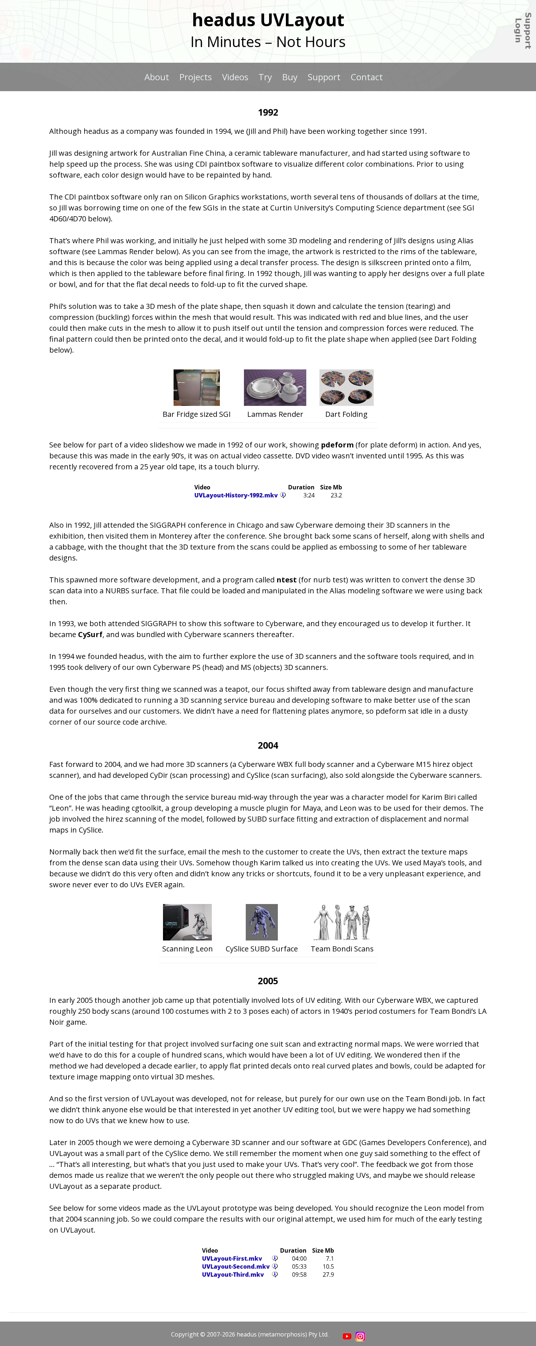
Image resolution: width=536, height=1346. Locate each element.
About (156, 77)
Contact (367, 77)
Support (324, 77)
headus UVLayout (268, 19)
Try (265, 77)
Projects (195, 77)
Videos (235, 77)
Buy (290, 77)
